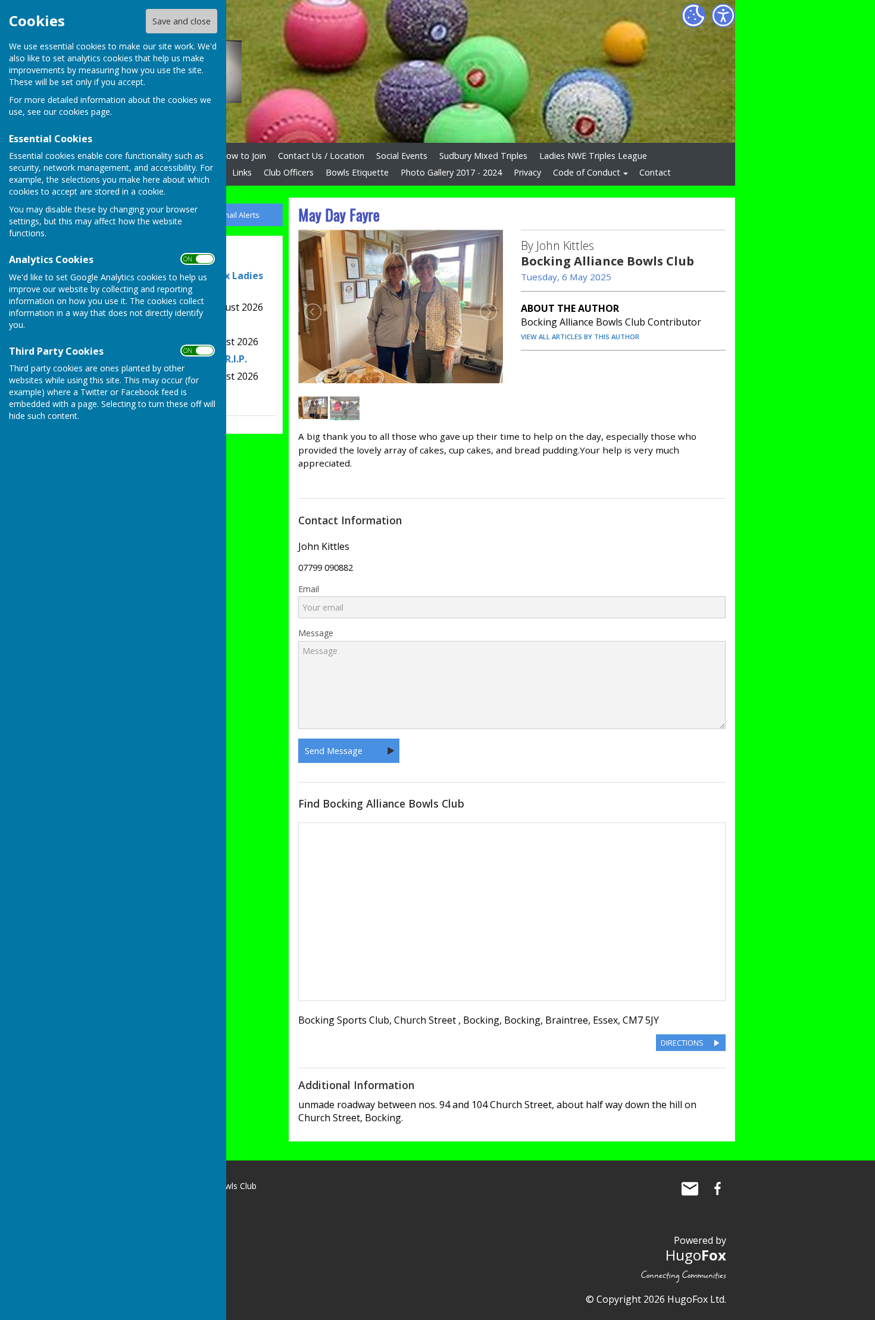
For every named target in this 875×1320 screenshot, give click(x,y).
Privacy (527, 172)
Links (242, 172)
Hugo (695, 1255)
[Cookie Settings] (693, 15)
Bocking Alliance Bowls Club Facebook (717, 1188)
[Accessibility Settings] (723, 15)
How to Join (243, 155)
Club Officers (289, 172)
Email (308, 589)
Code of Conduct (586, 172)
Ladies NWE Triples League (593, 155)
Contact (655, 172)
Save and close (181, 21)
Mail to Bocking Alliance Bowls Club (690, 1188)
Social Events (401, 155)
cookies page (84, 111)
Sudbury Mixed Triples (483, 155)
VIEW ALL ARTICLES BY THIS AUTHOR (580, 336)
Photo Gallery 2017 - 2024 (451, 172)
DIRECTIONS (682, 1042)
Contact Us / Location (321, 155)
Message (315, 633)
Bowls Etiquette (357, 172)
